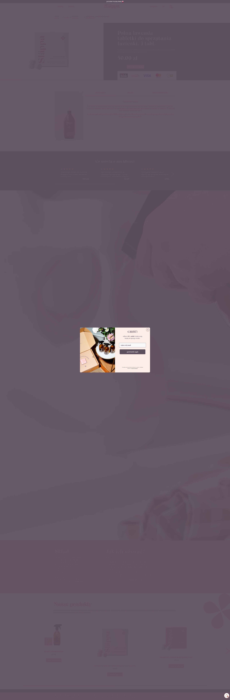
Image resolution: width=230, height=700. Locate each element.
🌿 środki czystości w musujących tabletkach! (115, 1)
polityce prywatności (134, 368)
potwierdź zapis (132, 352)
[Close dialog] (147, 329)
